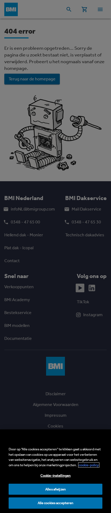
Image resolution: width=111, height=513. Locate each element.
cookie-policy (89, 465)
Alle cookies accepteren (56, 503)
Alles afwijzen (55, 489)
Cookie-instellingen (55, 475)
